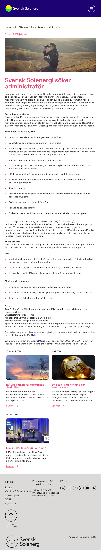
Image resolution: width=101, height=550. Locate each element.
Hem (7, 27)
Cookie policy (13, 495)
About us (11, 503)
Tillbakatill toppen (11, 525)
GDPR (8, 499)
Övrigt (15, 27)
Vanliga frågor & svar (18, 491)
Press (8, 487)
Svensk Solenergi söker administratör (40, 27)
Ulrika (34, 335)
